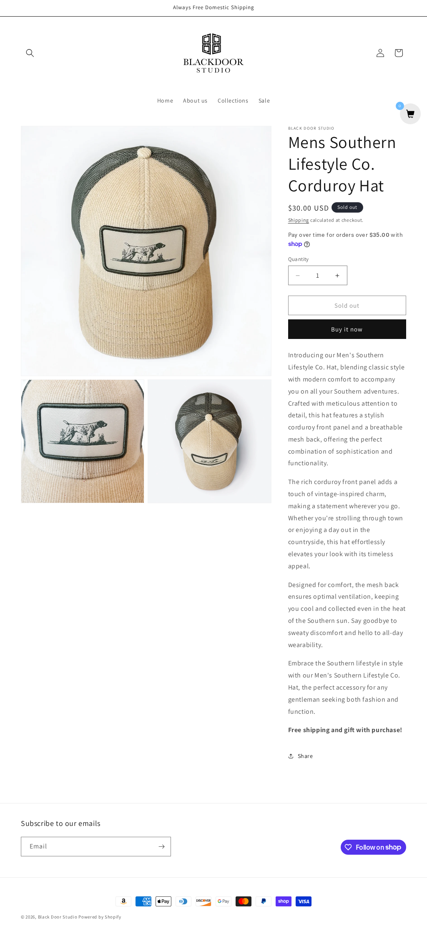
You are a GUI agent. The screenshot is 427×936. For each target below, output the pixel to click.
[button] (30, 53)
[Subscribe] (161, 846)
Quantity (298, 259)
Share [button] (305, 756)
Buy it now (347, 329)
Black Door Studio (58, 917)
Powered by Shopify (99, 917)
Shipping (298, 220)
